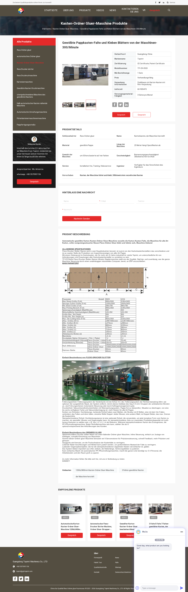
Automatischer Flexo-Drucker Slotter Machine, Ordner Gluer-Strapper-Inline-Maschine (101, 527)
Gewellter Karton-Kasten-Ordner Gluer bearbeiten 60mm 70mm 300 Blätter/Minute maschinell (130, 527)
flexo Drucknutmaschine (27, 75)
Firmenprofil (98, 558)
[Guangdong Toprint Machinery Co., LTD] (21, 11)
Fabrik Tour (98, 562)
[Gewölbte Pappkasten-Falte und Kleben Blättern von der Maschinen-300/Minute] (71, 509)
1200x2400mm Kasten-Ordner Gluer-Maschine (95, 470)
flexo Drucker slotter (25, 69)
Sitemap (118, 567)
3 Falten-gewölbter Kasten (133, 470)
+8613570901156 (33, 174)
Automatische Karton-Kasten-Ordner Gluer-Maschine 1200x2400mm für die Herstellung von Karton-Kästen (71, 527)
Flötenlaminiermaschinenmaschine (31, 118)
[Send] (182, 588)
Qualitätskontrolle (100, 567)
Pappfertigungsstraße (26, 125)
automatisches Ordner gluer (28, 56)
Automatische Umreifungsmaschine (32, 112)
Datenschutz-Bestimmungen (123, 572)
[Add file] (137, 588)
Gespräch (34, 181)
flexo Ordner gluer (24, 50)
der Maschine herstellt (85, 477)
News (117, 558)
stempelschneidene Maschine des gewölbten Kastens (31, 96)
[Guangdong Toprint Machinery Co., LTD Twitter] (160, 2)
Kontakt (96, 572)
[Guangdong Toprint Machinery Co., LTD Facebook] (156, 2)
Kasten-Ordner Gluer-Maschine (65, 29)
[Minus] (181, 531)
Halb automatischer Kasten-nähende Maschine (32, 104)
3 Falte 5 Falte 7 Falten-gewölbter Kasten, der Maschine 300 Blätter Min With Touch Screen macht (160, 527)
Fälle (116, 562)
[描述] (169, 10)
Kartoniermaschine (25, 82)
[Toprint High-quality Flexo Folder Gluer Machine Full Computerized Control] (85, 75)
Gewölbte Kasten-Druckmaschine (31, 88)
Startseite (46, 29)
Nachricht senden (82, 218)
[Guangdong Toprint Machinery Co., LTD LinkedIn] (164, 2)
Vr (144, 10)
